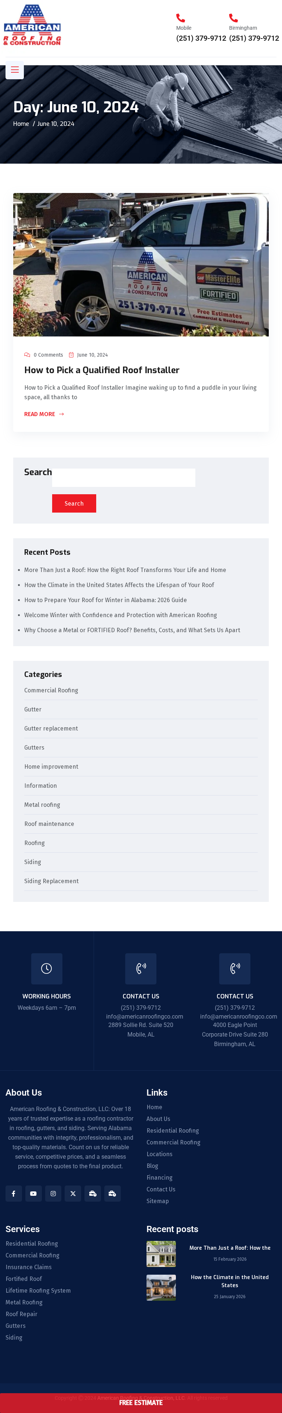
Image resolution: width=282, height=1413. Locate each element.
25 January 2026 (230, 1296)
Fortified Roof (24, 1279)
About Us (158, 1119)
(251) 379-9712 (201, 38)
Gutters (34, 748)
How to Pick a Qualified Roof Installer (102, 370)
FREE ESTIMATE (141, 1403)
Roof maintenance (49, 824)
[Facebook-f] (14, 1194)
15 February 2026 (230, 1259)
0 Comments (48, 355)
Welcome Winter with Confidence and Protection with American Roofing (120, 615)
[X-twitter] (73, 1194)
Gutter (32, 710)
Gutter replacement (51, 729)
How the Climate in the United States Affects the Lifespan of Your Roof (119, 585)
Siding (32, 862)
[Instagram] (53, 1194)
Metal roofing (42, 805)
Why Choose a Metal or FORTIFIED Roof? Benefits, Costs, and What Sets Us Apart (132, 630)
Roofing (34, 843)
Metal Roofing (24, 1302)
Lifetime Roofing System (38, 1291)
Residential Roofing (173, 1131)
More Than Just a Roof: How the (230, 1248)
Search (38, 473)
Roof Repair (21, 1314)
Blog (152, 1166)
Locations (160, 1154)
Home (21, 124)
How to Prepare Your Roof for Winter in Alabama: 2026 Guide (105, 600)
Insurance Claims (29, 1267)
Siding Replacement (51, 881)
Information (40, 786)
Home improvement (51, 767)
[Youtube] (33, 1194)
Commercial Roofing (51, 691)
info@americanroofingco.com (144, 1016)
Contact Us (161, 1189)
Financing (160, 1178)
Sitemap (158, 1201)
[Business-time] (92, 1194)
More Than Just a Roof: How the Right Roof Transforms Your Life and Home (126, 570)
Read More (40, 415)
